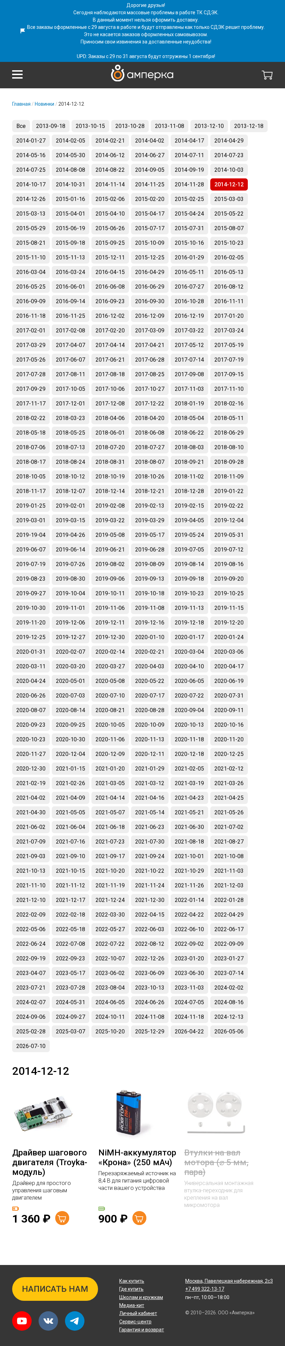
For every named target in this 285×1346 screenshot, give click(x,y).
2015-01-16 (70, 199)
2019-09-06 (110, 578)
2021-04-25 (229, 798)
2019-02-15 (189, 505)
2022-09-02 (189, 944)
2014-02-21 (110, 140)
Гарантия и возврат (141, 1329)
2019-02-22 (229, 505)
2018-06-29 (229, 432)
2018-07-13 (70, 447)
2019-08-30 (70, 578)
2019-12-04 (229, 520)
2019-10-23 (189, 593)
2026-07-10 (31, 1046)
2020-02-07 (70, 651)
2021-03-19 (189, 783)
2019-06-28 (149, 549)
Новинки (44, 104)
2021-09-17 (110, 856)
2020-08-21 (110, 710)
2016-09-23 (110, 301)
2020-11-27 (31, 754)
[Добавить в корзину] (62, 1218)
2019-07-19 (31, 564)
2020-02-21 (149, 651)
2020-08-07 (31, 710)
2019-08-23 (31, 578)
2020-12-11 (149, 754)
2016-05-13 (229, 272)
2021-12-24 (110, 900)
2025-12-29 (149, 1031)
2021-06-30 (189, 827)
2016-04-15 (110, 272)
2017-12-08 (110, 403)
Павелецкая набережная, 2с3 (229, 1281)
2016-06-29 (149, 286)
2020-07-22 (189, 695)
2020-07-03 (70, 695)
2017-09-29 (31, 389)
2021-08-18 (189, 841)
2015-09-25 (110, 243)
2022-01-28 (229, 900)
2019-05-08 (110, 535)
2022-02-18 (70, 914)
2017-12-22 (149, 403)
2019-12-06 (70, 622)
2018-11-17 (31, 491)
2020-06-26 (31, 695)
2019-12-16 (149, 622)
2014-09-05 (149, 170)
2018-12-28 (189, 491)
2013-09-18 (50, 126)
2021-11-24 (149, 885)
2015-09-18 (70, 243)
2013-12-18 (248, 126)
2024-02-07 (31, 1002)
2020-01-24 (229, 637)
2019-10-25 (229, 593)
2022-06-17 (229, 929)
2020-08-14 (70, 710)
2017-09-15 (229, 374)
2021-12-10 (31, 900)
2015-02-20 (149, 199)
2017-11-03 (189, 389)
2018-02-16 (229, 403)
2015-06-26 (110, 228)
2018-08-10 (229, 447)
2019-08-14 (189, 564)
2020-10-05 (110, 725)
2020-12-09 (110, 754)
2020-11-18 (189, 739)
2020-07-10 (110, 695)
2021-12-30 (149, 900)
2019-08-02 (110, 564)
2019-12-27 (70, 637)
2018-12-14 (110, 491)
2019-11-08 (149, 608)
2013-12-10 (209, 126)
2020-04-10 (189, 666)
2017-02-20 (110, 330)
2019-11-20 (31, 622)
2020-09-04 (189, 710)
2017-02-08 (70, 330)
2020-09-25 (70, 725)
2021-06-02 (31, 827)
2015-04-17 (149, 213)
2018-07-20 (110, 447)
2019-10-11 (110, 593)
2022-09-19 (31, 958)
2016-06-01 (70, 286)
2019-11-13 (189, 608)
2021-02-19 (31, 783)
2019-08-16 (229, 564)
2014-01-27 (31, 140)
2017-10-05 (70, 389)
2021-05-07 (110, 812)
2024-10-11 (110, 1017)
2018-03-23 (70, 418)
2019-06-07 (31, 549)
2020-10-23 (31, 739)
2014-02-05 (70, 140)
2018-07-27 (149, 447)
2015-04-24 (189, 213)
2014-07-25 (31, 170)
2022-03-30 (110, 914)
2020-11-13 (149, 739)
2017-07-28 (31, 374)
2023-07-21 (31, 987)
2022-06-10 (189, 929)
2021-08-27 (229, 841)
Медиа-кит (131, 1305)
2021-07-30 (149, 841)
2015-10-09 (149, 243)
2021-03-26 (229, 783)
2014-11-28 (189, 184)
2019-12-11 (110, 622)
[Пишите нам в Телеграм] (74, 1321)
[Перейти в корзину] (267, 75)
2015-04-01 (70, 213)
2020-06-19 (229, 681)
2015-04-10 (110, 213)
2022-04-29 (229, 914)
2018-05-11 (229, 418)
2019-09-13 (149, 578)
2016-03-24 (70, 272)
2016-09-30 (149, 301)
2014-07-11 (189, 155)
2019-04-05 (189, 520)
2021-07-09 (31, 841)
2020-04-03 (149, 666)
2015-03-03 (229, 199)
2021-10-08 (229, 856)
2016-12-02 (110, 316)
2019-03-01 (31, 520)
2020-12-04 (70, 754)
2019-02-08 (110, 505)
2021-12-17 (70, 900)
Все (21, 126)
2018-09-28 (229, 462)
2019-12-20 (229, 622)
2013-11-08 (169, 126)
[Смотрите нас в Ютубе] (22, 1321)
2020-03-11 (31, 666)
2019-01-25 (31, 505)
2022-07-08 (70, 944)
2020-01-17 (189, 637)
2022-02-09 (31, 914)
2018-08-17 (31, 462)
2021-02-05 (189, 768)
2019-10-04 (70, 593)
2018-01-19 (189, 403)
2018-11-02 (189, 476)
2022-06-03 (149, 929)
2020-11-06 (110, 739)
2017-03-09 (149, 330)
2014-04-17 (189, 140)
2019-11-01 (70, 608)
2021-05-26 (229, 812)
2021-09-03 (31, 856)
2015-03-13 (31, 213)
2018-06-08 (149, 432)
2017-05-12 (189, 345)
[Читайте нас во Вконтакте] (48, 1321)
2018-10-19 (110, 476)
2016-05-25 (31, 286)
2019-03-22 (110, 520)
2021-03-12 (149, 783)
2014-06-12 (110, 155)
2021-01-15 (70, 768)
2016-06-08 (110, 286)
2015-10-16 (189, 243)
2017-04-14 (110, 345)
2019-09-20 (229, 578)
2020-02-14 (110, 651)
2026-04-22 (189, 1031)
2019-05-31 (229, 535)
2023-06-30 (189, 973)
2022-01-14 (189, 900)
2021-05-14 (149, 812)
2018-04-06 (110, 418)
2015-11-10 (31, 257)
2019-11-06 (110, 608)
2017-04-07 (70, 345)
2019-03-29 (149, 520)
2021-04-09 (70, 798)
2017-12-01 (70, 403)
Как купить (131, 1281)
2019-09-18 (189, 578)
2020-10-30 (70, 739)
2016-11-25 (70, 316)
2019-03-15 (70, 520)
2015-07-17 (149, 228)
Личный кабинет (138, 1313)
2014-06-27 (149, 155)
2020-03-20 (70, 666)
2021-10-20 (110, 871)
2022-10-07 (110, 958)
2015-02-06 (110, 199)
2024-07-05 (189, 1002)
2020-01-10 (149, 637)
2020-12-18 (189, 754)
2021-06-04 (70, 827)
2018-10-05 (31, 476)
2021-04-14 (110, 798)
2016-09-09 (31, 301)
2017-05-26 (31, 359)
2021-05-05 (70, 812)
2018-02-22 (31, 418)
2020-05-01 (70, 681)
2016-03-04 (31, 272)
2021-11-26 (189, 885)
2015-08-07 (229, 228)
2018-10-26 (149, 476)
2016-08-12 (229, 286)
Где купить (131, 1289)
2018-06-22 (189, 432)
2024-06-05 (110, 1002)
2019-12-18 (189, 622)
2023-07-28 (70, 987)
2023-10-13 (149, 987)
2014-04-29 (229, 140)
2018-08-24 (70, 462)
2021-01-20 (110, 768)
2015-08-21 (31, 243)
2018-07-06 (31, 447)
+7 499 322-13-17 (204, 1289)
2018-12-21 (149, 491)
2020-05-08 (110, 681)
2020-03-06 (229, 651)
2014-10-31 (70, 184)
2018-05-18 (31, 432)
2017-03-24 (229, 330)
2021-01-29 (149, 768)
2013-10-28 (130, 126)
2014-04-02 (149, 140)
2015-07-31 (189, 228)
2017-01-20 (229, 316)
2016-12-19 (189, 316)
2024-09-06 (31, 1017)
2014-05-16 (31, 155)
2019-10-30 (31, 608)
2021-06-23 (149, 827)
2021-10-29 (189, 871)
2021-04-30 (31, 812)
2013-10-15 (90, 126)
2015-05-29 (31, 228)
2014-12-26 (31, 199)
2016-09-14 (70, 301)
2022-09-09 (229, 944)
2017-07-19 (229, 359)
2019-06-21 (110, 549)
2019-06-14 (70, 549)
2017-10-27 (149, 389)
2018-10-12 (70, 476)
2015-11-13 (70, 257)
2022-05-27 (110, 929)
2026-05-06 (229, 1031)
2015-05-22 (229, 213)
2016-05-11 (189, 272)
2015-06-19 (70, 228)
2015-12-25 (149, 257)
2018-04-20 (149, 418)
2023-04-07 (31, 973)
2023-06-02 (110, 973)
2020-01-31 (31, 651)
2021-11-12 (70, 885)
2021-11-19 (110, 885)
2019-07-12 (229, 549)
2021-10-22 (149, 871)
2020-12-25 (229, 754)
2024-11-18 (189, 1017)
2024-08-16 (229, 1002)
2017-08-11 (70, 374)
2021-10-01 (189, 856)
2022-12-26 (149, 958)
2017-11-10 (229, 389)
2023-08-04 (110, 987)
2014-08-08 (70, 170)
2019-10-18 (149, 593)
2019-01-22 (229, 491)
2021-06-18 (110, 827)
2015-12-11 (110, 257)
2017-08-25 (149, 374)
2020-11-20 (229, 739)
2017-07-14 (189, 359)
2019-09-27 (31, 593)
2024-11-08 (149, 1017)
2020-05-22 (149, 681)
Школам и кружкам (141, 1297)
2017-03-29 (31, 345)
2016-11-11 (229, 301)
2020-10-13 (189, 725)
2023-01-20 (189, 958)
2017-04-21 (149, 345)
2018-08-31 (110, 462)
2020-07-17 (149, 695)
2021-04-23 (189, 798)
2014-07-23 (229, 155)
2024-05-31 (70, 1002)
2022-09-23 (70, 958)
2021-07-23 (110, 841)
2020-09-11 (229, 710)
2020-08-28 (149, 710)
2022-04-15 (149, 914)
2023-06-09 (149, 973)
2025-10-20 (110, 1031)
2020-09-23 (31, 725)
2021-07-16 (70, 841)
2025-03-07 (70, 1031)
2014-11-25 (149, 184)
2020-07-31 (229, 695)
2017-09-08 (189, 374)
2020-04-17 (229, 666)
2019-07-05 (189, 549)
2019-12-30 (110, 637)
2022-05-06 (31, 929)
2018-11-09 (229, 476)
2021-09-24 (149, 856)
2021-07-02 (229, 827)
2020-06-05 (189, 681)
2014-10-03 (229, 170)
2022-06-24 (31, 944)
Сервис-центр (135, 1321)
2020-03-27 (110, 666)
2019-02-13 (149, 505)
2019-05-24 (189, 535)
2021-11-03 (229, 871)
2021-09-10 (70, 856)
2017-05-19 (229, 345)
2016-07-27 (189, 286)
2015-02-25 (189, 199)
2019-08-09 (149, 564)
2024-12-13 (229, 1017)
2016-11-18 (31, 316)
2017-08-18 (110, 374)
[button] (17, 74)
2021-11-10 (31, 885)
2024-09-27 (70, 1017)
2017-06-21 (110, 359)
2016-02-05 (229, 257)
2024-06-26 (149, 1002)
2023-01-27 (229, 958)
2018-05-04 (189, 418)
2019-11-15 (229, 608)
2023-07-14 (229, 973)
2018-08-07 (149, 462)
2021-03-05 (110, 783)
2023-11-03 (189, 987)
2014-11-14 (110, 184)
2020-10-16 (229, 725)
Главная (21, 104)
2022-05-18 (70, 929)
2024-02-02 (229, 987)
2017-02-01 (31, 330)
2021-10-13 (31, 871)
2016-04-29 (149, 272)
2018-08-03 (189, 447)
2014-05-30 (70, 155)
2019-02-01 (70, 505)
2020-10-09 (149, 725)
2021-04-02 (31, 798)
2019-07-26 (70, 564)
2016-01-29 (189, 257)
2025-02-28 (31, 1031)
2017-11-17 (31, 403)
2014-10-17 (31, 184)
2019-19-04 (31, 535)
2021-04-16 (149, 798)
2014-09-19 (189, 170)
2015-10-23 (229, 243)
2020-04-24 (31, 681)
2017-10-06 (110, 389)
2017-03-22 (189, 330)
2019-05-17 (149, 535)
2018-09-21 (189, 462)
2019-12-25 (31, 637)
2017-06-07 (70, 359)
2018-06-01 (110, 432)
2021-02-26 (70, 783)
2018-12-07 (70, 491)
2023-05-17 (70, 973)
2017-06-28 (149, 359)
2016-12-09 (149, 316)
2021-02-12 (229, 768)
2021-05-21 (189, 812)
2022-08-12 (149, 944)
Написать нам (55, 1289)
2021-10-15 (70, 871)
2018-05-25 (70, 432)
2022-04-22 (189, 914)
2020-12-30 (31, 768)
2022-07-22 (110, 944)
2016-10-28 (189, 301)
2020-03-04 (189, 651)
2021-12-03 (229, 885)
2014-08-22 (110, 170)
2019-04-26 (70, 535)
